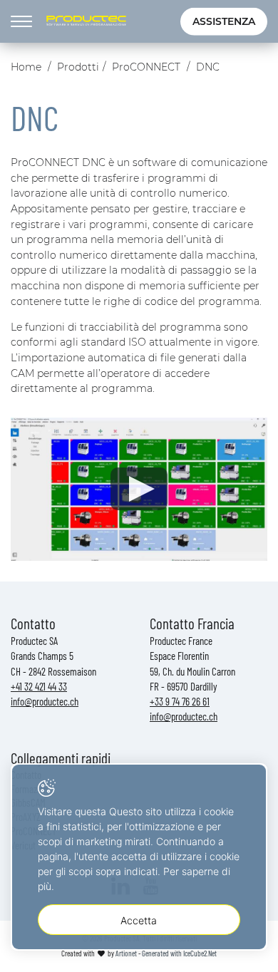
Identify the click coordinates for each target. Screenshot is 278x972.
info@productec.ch (44, 701)
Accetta (138, 920)
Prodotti (78, 67)
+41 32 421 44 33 (39, 686)
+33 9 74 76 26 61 (180, 701)
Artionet (126, 953)
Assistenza (223, 21)
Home (26, 67)
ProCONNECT (146, 67)
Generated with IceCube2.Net (179, 953)
